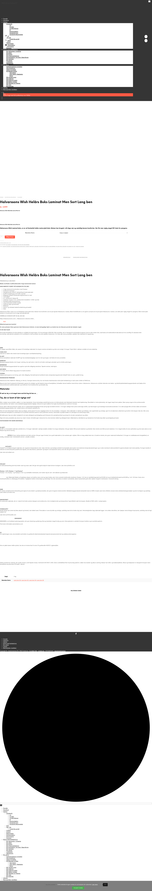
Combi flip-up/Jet (14, 39)
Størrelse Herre (29, 233)
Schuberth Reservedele (16, 34)
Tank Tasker (13, 72)
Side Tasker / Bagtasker (16, 74)
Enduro (8, 42)
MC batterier (10, 78)
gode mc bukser (6, 246)
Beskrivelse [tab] (66, 257)
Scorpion (8, 48)
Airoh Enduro (10, 46)
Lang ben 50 (17, 580)
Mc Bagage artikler (11, 71)
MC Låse (8, 84)
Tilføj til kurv (10, 237)
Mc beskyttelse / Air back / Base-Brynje (17, 57)
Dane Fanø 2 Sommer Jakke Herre (134, 618)
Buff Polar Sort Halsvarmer (17, 618)
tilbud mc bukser (80, 246)
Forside (5, 18)
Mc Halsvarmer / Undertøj (13, 51)
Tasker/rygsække (11, 69)
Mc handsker (10, 59)
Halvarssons (9, 63)
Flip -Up (8, 37)
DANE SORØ (95, 618)
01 (10, 30)
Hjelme (5, 22)
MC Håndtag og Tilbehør (13, 83)
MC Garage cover (11, 77)
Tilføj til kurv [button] (6, 624)
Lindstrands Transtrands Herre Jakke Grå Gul (56, 618)
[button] (3, 92)
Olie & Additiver (10, 68)
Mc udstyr (6, 65)
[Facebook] (6, 36)
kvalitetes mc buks (43, 246)
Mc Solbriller (10, 86)
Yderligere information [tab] (80, 257)
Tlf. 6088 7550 (33, 650)
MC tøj (73, 246)
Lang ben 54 (32, 580)
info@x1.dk (41, 650)
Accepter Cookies (78, 887)
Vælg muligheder (47, 624)
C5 (10, 25)
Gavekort (6, 20)
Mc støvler (9, 60)
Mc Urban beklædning (12, 56)
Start (4, 321)
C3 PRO (12, 27)
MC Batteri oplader (11, 81)
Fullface (8, 40)
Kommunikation (14, 31)
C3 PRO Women (14, 28)
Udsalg (5, 88)
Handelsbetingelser (60, 650)
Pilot (7, 36)
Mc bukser (9, 54)
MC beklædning (51, 246)
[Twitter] (6, 41)
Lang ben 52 (24, 580)
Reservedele (10, 43)
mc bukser (69, 246)
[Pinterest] (6, 45)
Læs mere (95, 884)
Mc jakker (9, 53)
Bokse (11, 75)
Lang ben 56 (40, 580)
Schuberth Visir (14, 33)
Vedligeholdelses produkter (14, 66)
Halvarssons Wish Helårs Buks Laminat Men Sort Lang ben (24, 246)
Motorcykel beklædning (10, 49)
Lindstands (9, 62)
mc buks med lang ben (61, 246)
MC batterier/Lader (11, 80)
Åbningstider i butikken (10, 89)
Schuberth (9, 24)
